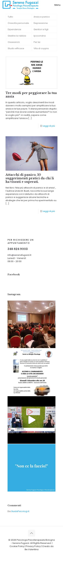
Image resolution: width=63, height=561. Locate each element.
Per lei (37, 42)
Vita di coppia (41, 48)
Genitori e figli (41, 29)
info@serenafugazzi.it (19, 255)
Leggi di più (49, 125)
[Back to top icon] (31, 533)
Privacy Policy (33, 546)
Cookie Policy (17, 546)
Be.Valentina (31, 549)
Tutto (10, 16)
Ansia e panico (42, 16)
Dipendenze (14, 29)
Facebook (14, 274)
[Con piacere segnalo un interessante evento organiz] (31, 372)
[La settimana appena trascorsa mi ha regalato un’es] (31, 324)
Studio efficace (16, 48)
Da (18, 511)
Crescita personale (18, 23)
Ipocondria (40, 35)
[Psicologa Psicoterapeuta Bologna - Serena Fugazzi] (20, 5)
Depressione (41, 23)
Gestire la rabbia (17, 35)
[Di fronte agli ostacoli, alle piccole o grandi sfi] (31, 468)
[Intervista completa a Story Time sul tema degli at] (31, 420)
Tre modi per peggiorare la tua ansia (31, 94)
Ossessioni (14, 42)
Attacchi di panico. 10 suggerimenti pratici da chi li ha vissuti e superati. (30, 178)
